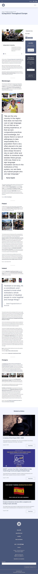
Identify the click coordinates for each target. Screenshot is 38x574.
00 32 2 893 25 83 (20, 554)
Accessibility (20, 572)
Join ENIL (19, 536)
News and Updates (19, 539)
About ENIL (19, 530)
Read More (30, 445)
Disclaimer (23, 572)
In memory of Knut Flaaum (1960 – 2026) (13, 438)
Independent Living (29, 30)
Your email (3, 561)
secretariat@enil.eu (20, 555)
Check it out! (31, 50)
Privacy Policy (15, 572)
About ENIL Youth (19, 533)
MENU (35, 5)
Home (3, 11)
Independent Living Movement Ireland (11, 271)
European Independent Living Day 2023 (14, 59)
